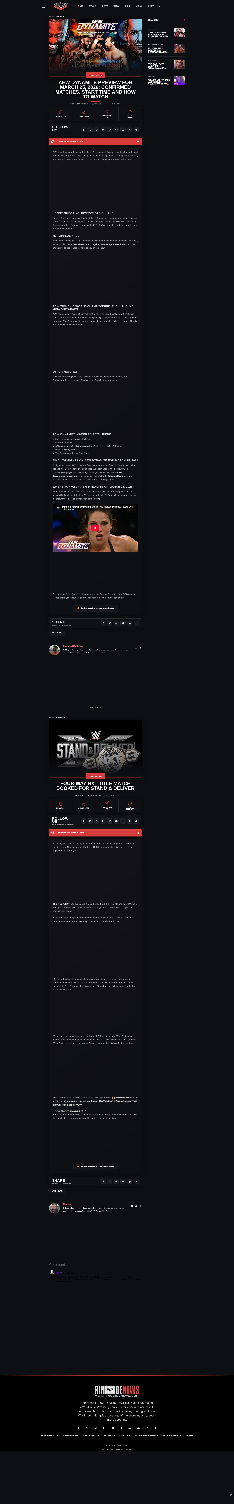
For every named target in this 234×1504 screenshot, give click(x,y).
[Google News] (96, 129)
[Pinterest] (109, 129)
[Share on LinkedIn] (116, 623)
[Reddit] (136, 129)
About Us (109, 1434)
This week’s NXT (61, 904)
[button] (160, 6)
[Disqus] (95, 1305)
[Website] (132, 1204)
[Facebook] (83, 129)
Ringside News (115, 476)
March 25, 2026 (78, 1110)
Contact (124, 1434)
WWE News (60, 717)
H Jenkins (80, 795)
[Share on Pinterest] (123, 623)
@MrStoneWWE (122, 1096)
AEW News (60, 16)
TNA (116, 6)
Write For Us (70, 1434)
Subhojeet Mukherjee (80, 104)
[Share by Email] (136, 623)
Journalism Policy (146, 1434)
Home (79, 6)
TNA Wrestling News (157, 45)
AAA (128, 6)
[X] (90, 129)
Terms (189, 1434)
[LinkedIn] (103, 129)
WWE (92, 6)
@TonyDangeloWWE (126, 1100)
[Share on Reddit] (129, 623)
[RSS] (155, 1427)
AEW (105, 6)
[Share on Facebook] (103, 623)
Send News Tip (49, 1434)
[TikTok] (147, 1427)
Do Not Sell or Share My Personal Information (117, 1448)
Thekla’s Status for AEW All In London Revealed (158, 34)
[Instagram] (123, 129)
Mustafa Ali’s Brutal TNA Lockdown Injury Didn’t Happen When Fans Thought (159, 50)
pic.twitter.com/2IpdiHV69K (67, 1103)
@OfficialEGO (106, 1100)
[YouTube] (116, 129)
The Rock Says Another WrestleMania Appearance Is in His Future (157, 66)
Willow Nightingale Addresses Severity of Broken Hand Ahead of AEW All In (159, 82)
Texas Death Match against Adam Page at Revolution (99, 244)
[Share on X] (109, 623)
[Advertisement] (71, 350)
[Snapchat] (129, 129)
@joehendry (70, 1100)
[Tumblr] (121, 1427)
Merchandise (91, 1434)
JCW (139, 6)
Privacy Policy (172, 1434)
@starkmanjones (88, 1100)
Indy (151, 6)
